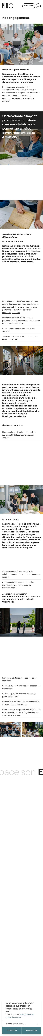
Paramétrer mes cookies (15, 1024)
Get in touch (28, 5)
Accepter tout (31, 1030)
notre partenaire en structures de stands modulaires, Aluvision (19, 310)
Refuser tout (12, 1030)
